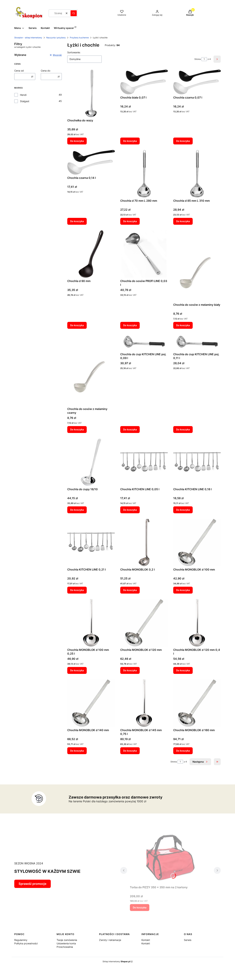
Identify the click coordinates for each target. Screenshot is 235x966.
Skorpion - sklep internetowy (28, 37)
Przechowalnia (65, 946)
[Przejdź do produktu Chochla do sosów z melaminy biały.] (197, 265)
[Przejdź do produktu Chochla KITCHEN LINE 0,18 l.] (197, 462)
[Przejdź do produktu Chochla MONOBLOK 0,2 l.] (144, 542)
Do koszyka (77, 140)
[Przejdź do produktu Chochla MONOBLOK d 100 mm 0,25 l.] (91, 623)
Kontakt (145, 939)
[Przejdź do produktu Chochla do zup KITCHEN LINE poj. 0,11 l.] (197, 342)
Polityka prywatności (26, 943)
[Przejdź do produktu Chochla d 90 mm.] (91, 254)
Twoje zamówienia (67, 939)
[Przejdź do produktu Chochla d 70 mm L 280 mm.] (144, 173)
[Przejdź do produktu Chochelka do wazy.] (91, 93)
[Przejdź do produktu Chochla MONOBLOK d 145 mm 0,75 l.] (144, 703)
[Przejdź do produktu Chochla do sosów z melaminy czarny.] (91, 369)
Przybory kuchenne (79, 37)
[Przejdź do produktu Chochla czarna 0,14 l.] (91, 162)
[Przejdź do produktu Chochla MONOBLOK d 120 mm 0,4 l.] (197, 623)
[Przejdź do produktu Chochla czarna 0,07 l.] (197, 82)
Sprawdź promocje (32, 884)
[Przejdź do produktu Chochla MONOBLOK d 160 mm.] (197, 703)
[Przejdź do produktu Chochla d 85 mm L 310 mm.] (197, 173)
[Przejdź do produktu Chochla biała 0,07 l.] (144, 82)
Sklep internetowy (116, 961)
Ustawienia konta (66, 943)
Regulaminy (20, 939)
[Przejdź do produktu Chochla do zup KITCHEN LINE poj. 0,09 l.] (144, 342)
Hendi (23, 94)
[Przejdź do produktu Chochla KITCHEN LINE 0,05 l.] (144, 462)
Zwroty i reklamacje (110, 939)
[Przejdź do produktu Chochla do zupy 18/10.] (91, 462)
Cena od (19, 70)
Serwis (187, 939)
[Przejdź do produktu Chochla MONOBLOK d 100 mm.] (197, 542)
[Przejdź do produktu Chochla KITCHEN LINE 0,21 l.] (91, 542)
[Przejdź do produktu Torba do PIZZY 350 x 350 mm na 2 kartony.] (170, 857)
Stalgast (24, 101)
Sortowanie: (74, 52)
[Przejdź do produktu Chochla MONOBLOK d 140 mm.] (91, 703)
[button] (74, 13)
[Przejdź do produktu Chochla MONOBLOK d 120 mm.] (144, 623)
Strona (197, 59)
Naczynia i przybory (56, 37)
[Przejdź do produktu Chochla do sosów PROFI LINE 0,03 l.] (144, 254)
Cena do (45, 70)
